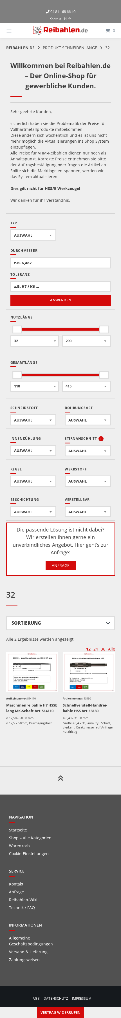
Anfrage (61, 565)
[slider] (17, 329)
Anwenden (60, 300)
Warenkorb (19, 845)
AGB (36, 998)
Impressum (81, 998)
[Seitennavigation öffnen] (17, 30)
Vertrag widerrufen (60, 1012)
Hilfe (67, 18)
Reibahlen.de (20, 47)
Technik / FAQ (22, 907)
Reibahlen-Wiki (23, 899)
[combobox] (33, 235)
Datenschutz (56, 998)
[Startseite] (61, 30)
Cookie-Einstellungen (29, 853)
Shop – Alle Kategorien (30, 837)
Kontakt (55, 18)
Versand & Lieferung (28, 951)
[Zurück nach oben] (60, 780)
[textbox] (33, 235)
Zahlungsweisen (24, 959)
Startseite (18, 830)
